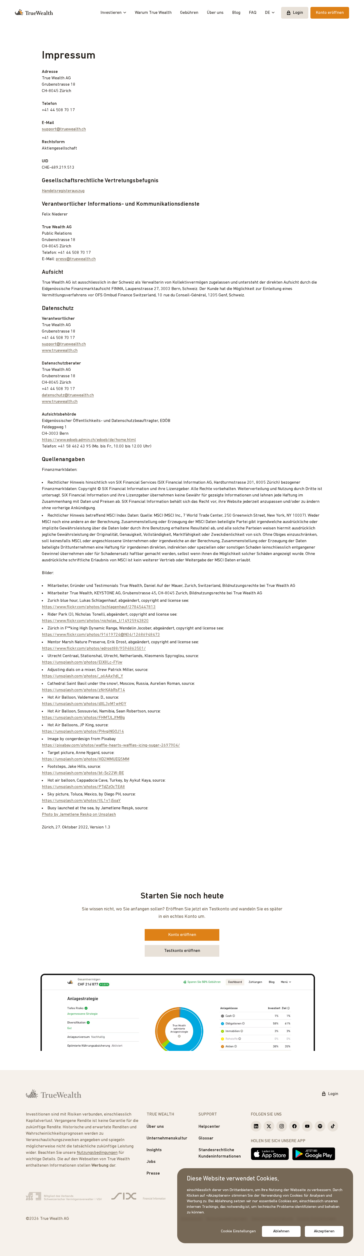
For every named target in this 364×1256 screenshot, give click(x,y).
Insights (154, 1150)
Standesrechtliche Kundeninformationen (220, 1153)
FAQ (252, 13)
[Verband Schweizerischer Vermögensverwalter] (64, 1196)
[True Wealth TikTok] (332, 1126)
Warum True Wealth (153, 13)
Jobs (151, 1162)
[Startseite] (34, 13)
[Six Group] (138, 1196)
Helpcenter (209, 1127)
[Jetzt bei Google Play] (313, 1153)
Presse (153, 1173)
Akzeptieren (324, 1231)
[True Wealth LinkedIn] (256, 1126)
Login (298, 13)
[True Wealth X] (269, 1126)
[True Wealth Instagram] (281, 1126)
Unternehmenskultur (167, 1138)
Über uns (215, 13)
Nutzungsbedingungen (97, 1153)
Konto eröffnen (330, 13)
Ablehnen (281, 1231)
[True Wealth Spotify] (320, 1126)
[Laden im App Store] (270, 1153)
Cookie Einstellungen (238, 1231)
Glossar (206, 1138)
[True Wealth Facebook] (294, 1126)
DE (267, 13)
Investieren (111, 13)
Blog (236, 13)
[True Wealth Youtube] (307, 1126)
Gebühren (189, 13)
